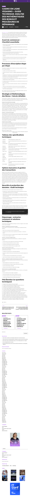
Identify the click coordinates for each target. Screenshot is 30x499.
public (3, 429)
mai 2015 (3, 417)
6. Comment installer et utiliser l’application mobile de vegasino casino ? (13, 289)
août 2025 (4, 365)
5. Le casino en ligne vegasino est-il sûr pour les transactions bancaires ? (13, 288)
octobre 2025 (4, 363)
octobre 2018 (4, 373)
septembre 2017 (4, 387)
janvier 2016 (4, 409)
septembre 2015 (4, 413)
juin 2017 (3, 390)
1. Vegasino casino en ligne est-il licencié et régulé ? (10, 284)
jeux (3, 427)
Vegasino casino (5, 32)
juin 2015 (3, 416)
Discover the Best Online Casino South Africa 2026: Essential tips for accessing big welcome (15, 344)
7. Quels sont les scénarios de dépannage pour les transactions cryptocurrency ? (15, 290)
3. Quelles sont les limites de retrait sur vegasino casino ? (11, 286)
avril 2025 (3, 370)
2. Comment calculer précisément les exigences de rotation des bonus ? (13, 285)
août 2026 (4, 352)
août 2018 (3, 375)
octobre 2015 (4, 412)
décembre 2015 (4, 410)
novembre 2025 (4, 362)
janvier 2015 (4, 422)
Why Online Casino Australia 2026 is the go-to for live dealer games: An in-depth (15, 340)
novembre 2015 (4, 411)
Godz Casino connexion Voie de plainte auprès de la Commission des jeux (14, 337)
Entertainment (4, 426)
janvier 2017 (4, 396)
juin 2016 (3, 403)
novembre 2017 (4, 385)
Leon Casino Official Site (5, 465)
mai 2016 (3, 404)
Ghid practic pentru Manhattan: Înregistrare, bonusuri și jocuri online (7, 322)
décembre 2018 (4, 371)
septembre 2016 (4, 400)
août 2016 (3, 401)
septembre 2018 (4, 374)
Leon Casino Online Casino (6, 428)
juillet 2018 (4, 376)
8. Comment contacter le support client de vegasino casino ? (12, 291)
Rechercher (25, 333)
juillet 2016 (4, 402)
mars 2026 (3, 358)
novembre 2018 (4, 372)
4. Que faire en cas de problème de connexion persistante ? (11, 287)
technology (14, 465)
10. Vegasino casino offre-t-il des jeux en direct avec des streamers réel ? (13, 293)
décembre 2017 (4, 384)
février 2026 (4, 359)
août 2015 (3, 414)
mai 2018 (3, 378)
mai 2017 (3, 391)
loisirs (10, 465)
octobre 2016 (4, 399)
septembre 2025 (4, 364)
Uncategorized (5, 317)
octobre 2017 (4, 386)
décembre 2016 (4, 397)
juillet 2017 (4, 389)
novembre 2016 (4, 398)
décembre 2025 (4, 361)
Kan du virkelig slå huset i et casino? (8, 342)
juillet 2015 (4, 415)
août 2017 (3, 388)
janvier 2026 (4, 360)
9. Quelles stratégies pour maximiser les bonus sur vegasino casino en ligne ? (14, 292)
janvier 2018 (4, 383)
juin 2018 (3, 377)
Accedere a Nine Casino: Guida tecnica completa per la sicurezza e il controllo (21, 322)
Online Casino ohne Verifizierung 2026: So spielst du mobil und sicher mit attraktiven (15, 339)
